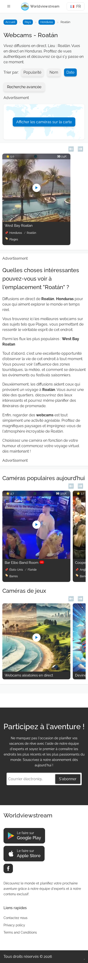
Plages (13, 239)
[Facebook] (8, 868)
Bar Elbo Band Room (24, 563)
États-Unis (16, 569)
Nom (54, 72)
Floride (32, 569)
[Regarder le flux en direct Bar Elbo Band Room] (36, 557)
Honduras (46, 22)
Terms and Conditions (20, 932)
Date (70, 72)
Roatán (31, 233)
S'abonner (68, 779)
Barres (13, 576)
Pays (28, 22)
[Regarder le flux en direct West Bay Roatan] (36, 220)
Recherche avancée (24, 87)
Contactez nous (15, 918)
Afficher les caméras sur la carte (44, 122)
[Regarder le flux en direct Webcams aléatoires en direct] (36, 670)
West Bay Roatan (19, 225)
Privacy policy (14, 925)
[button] (71, 148)
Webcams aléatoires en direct (29, 675)
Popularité (32, 72)
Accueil (10, 22)
